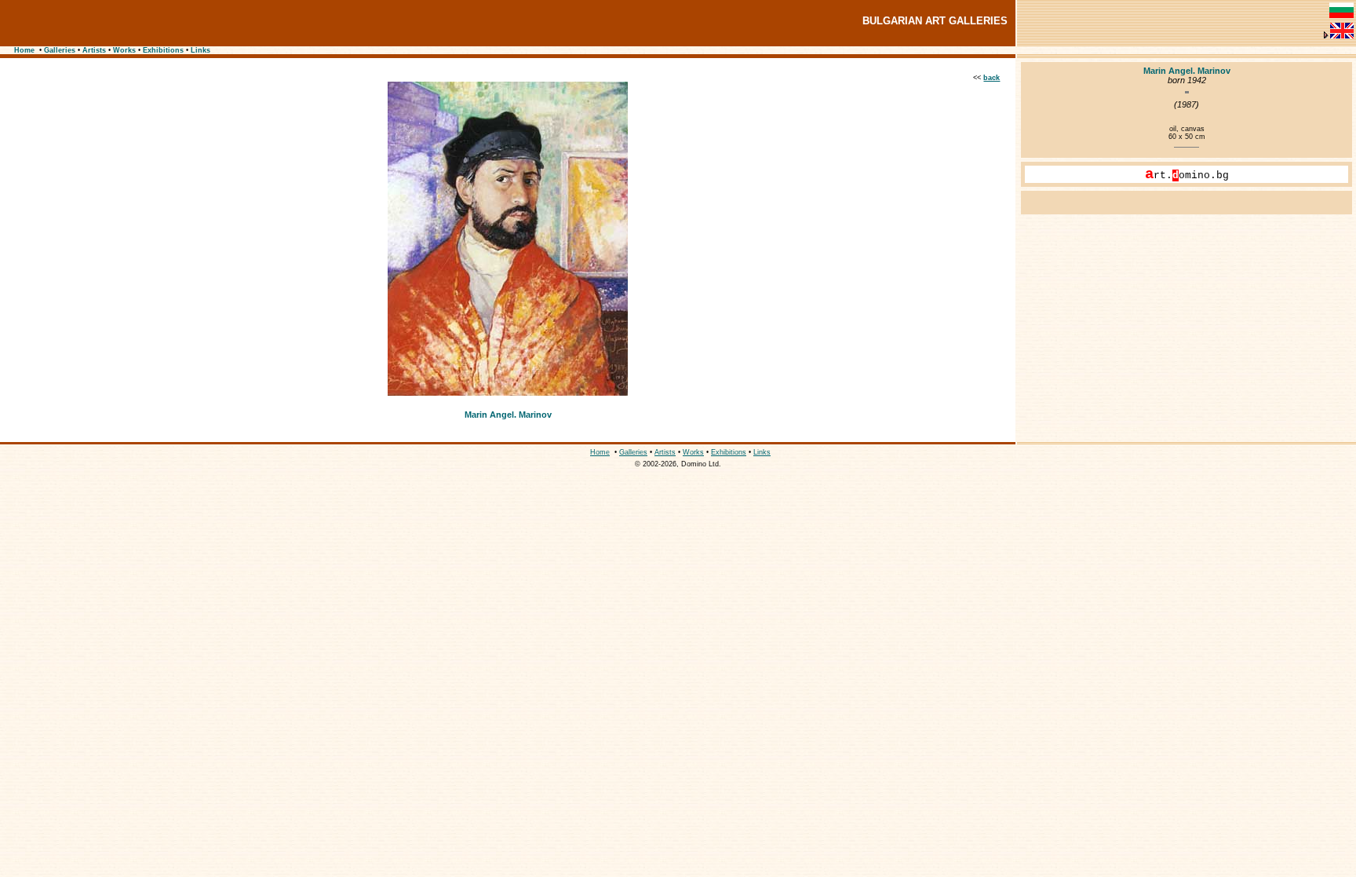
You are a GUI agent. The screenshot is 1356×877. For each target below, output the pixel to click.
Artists (94, 50)
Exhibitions (163, 50)
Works (124, 50)
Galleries (59, 50)
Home (24, 50)
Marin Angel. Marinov (508, 414)
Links (200, 50)
